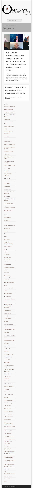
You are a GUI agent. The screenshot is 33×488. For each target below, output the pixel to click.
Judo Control (6, 272)
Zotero (5, 481)
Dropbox (6, 252)
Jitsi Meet (6, 270)
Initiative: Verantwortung (9, 144)
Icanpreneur (6, 136)
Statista (5, 338)
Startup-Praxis (7, 196)
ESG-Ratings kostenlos (9, 126)
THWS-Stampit (7, 446)
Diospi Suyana (7, 119)
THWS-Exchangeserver (9, 414)
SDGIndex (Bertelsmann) (9, 181)
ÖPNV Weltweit (7, 168)
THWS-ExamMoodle (8, 411)
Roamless (6, 321)
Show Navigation (25, 13)
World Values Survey (8, 210)
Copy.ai (5, 236)
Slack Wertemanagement (9, 329)
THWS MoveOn (7, 362)
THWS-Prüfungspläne (8, 436)
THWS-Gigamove (7, 419)
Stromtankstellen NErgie (9, 340)
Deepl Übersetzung (8, 246)
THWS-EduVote (7, 405)
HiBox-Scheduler (7, 261)
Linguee (5, 290)
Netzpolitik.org (7, 154)
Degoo (5, 249)
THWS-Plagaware (7, 433)
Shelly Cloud (6, 327)
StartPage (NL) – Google (9, 335)
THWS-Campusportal (8, 386)
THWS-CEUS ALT (7, 392)
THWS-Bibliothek (7, 374)
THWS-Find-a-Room (8, 416)
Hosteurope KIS (7, 264)
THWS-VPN (6, 469)
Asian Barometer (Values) (9, 106)
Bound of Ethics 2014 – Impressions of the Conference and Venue (15, 90)
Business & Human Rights (9, 112)
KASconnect (6, 279)
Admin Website (7, 217)
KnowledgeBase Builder (9, 282)
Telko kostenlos (7, 348)
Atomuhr (6, 231)
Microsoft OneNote (8, 293)
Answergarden (7, 228)
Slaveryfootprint (7, 189)
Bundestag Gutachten (9, 109)
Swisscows (6, 343)
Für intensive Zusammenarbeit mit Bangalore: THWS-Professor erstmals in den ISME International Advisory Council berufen (16, 61)
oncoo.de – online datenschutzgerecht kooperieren (8, 306)
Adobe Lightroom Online (9, 225)
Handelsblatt (6, 254)
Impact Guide (7, 139)
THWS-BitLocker (7, 381)
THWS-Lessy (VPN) (8, 431)
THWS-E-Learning (8, 403)
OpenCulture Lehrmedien (9, 165)
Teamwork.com (7, 346)
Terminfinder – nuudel (9, 354)
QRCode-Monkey (7, 318)
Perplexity (6, 171)
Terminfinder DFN (8, 357)
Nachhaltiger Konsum (8, 151)
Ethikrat (5, 129)
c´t (4, 233)
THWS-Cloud (6, 397)
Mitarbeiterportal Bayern (9, 299)
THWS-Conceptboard (8, 400)
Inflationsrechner (7, 141)
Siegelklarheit (7, 186)
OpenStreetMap (7, 313)
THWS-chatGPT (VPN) (8, 394)
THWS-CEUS (6, 389)
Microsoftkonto (7, 296)
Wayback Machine (8, 476)
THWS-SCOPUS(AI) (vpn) (9, 439)
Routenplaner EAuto (8, 324)
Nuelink (5, 301)
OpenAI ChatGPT (7, 310)
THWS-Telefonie (7, 449)
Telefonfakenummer (8, 203)
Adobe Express (7, 220)
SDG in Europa (7, 178)
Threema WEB (7, 359)
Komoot (5, 285)
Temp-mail (6, 351)
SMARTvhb (6, 332)
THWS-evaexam (7, 408)
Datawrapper (7, 239)
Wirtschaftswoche (8, 478)
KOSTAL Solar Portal (8, 288)
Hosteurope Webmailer (9, 267)
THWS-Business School (9, 383)
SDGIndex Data (7, 183)
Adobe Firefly (7, 223)
